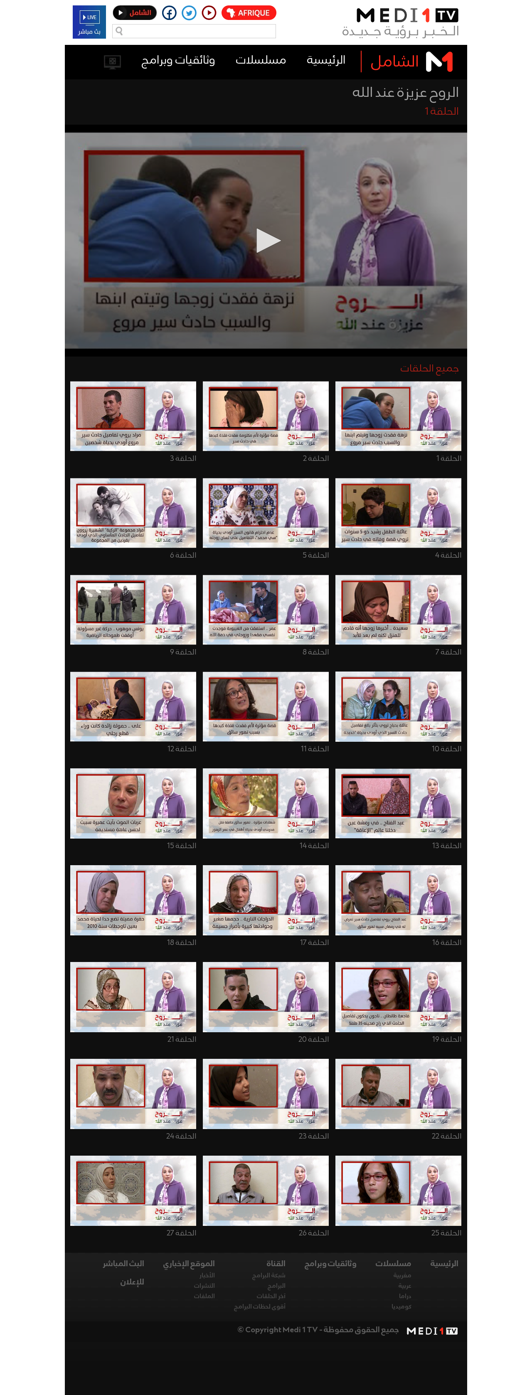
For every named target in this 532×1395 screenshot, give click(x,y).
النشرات (204, 1286)
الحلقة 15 (181, 846)
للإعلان (132, 1282)
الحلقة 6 (183, 555)
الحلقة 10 (446, 749)
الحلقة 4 (448, 555)
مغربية (402, 1276)
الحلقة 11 (315, 749)
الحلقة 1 (448, 459)
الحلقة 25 (446, 1233)
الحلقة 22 (446, 1136)
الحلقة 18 (181, 943)
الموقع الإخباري (189, 1264)
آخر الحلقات (271, 1297)
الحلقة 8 (316, 652)
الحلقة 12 (181, 749)
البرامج (277, 1286)
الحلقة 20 (313, 1040)
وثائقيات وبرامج (178, 60)
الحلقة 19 (446, 1040)
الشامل (395, 62)
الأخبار (207, 1276)
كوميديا (401, 1307)
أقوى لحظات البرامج (260, 1307)
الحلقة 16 (446, 943)
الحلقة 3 (183, 459)
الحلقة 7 (448, 652)
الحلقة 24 (181, 1136)
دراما (405, 1297)
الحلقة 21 (181, 1040)
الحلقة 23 (314, 1136)
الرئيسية (326, 60)
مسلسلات (261, 60)
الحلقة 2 (316, 459)
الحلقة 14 (314, 846)
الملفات (204, 1297)
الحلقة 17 (314, 943)
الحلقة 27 (181, 1233)
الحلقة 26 (314, 1233)
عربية (405, 1286)
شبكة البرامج (269, 1276)
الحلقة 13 (446, 846)
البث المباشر (123, 1264)
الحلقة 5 (316, 555)
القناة (276, 1264)
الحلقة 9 (183, 652)
